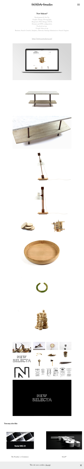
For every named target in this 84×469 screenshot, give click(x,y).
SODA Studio (42, 5)
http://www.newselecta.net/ (42, 39)
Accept (47, 465)
